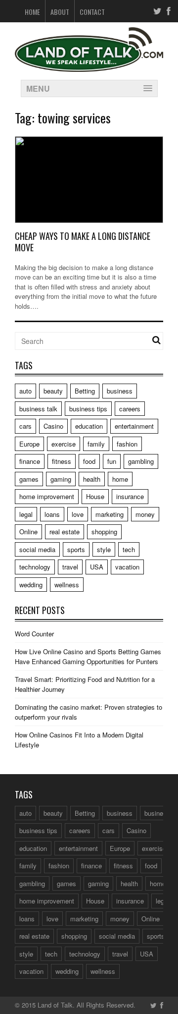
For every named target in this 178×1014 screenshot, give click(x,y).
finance (29, 461)
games (29, 479)
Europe (29, 444)
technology (34, 566)
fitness (61, 461)
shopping (104, 531)
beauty (53, 390)
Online (28, 531)
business (120, 390)
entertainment (134, 426)
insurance (130, 496)
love (78, 514)
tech (129, 549)
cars (25, 426)
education (89, 426)
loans (52, 514)
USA (96, 566)
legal (26, 514)
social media (37, 549)
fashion (127, 444)
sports (76, 549)
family (96, 444)
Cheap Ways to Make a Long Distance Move (82, 241)
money (145, 514)
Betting (85, 390)
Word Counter (34, 633)
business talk (38, 408)
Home (32, 11)
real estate (64, 531)
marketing (109, 514)
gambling (141, 461)
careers (129, 408)
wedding (31, 584)
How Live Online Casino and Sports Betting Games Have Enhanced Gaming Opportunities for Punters (88, 656)
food (89, 461)
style (104, 549)
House (95, 496)
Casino (53, 426)
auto (25, 390)
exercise (63, 444)
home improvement (46, 496)
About (59, 11)
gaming (60, 479)
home (120, 479)
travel (70, 566)
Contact (92, 11)
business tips (88, 408)
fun (111, 461)
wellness (66, 584)
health (91, 479)
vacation (127, 566)
